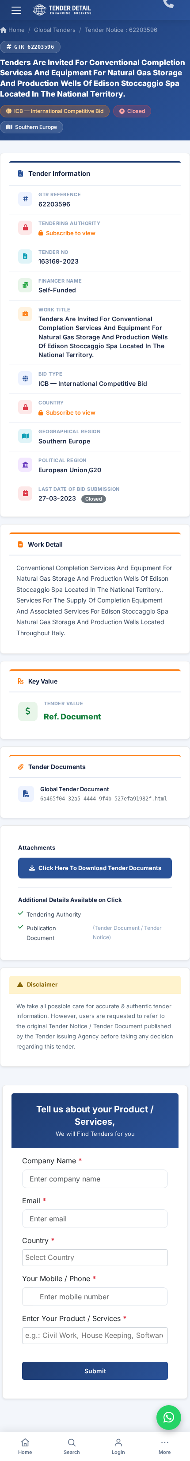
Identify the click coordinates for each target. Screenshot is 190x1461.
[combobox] (95, 1257)
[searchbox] (95, 1257)
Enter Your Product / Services (74, 1318)
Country (38, 1240)
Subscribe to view (70, 233)
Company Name (52, 1160)
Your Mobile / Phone (59, 1278)
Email (34, 1200)
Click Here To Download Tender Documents (99, 867)
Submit (95, 1371)
